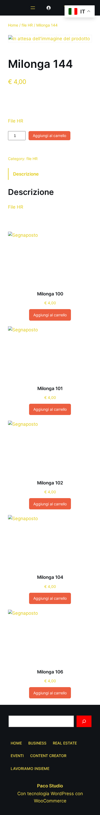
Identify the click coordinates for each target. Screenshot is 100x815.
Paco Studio (50, 785)
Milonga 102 (50, 483)
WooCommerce (50, 800)
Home (13, 25)
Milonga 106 (50, 672)
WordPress (62, 793)
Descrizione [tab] (26, 174)
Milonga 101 (50, 388)
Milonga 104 (50, 577)
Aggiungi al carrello (49, 135)
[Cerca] (84, 721)
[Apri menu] (33, 8)
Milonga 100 (50, 294)
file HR (27, 25)
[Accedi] (48, 8)
